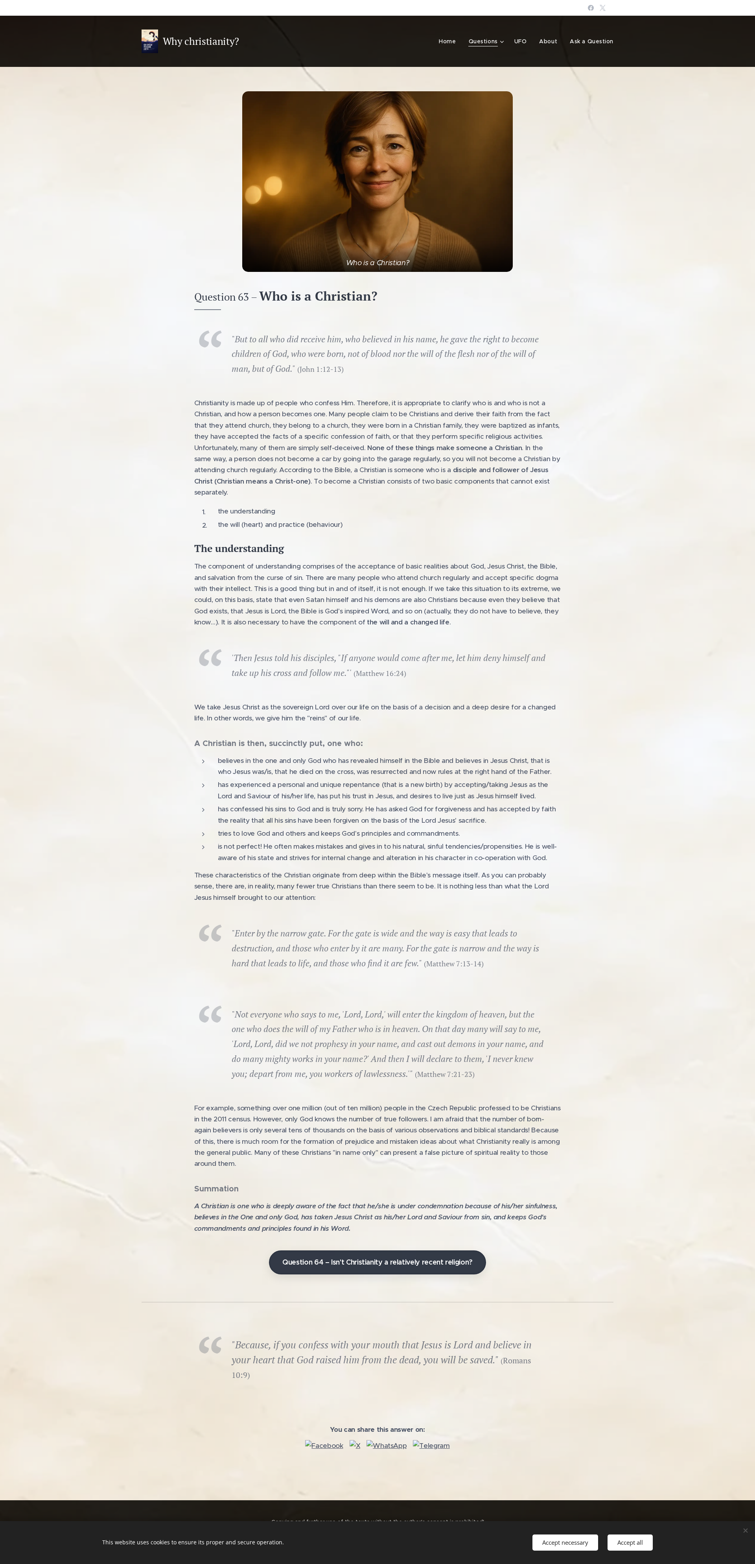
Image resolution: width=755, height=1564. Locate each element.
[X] (603, 8)
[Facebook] (591, 8)
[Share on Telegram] (431, 1445)
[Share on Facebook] (324, 1445)
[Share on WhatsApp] (386, 1445)
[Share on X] (355, 1445)
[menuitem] (449, 41)
